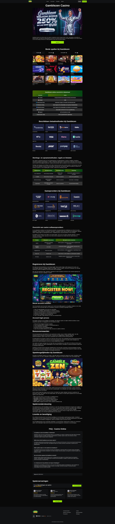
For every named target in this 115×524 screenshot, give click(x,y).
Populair (37, 52)
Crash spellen (63, 52)
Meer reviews (57, 501)
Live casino (50, 52)
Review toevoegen (77, 485)
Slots (76, 52)
